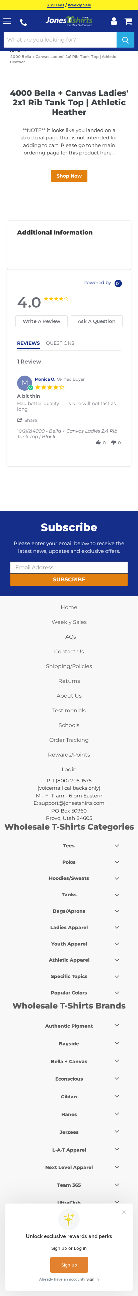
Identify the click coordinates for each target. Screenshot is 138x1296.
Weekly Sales (69, 622)
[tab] (41, 321)
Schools (69, 725)
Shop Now (69, 176)
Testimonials (69, 710)
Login (69, 769)
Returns (69, 681)
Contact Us (69, 651)
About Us (69, 696)
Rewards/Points (69, 755)
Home (15, 51)
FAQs (69, 637)
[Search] (125, 40)
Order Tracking (69, 740)
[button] (28, 420)
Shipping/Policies (69, 666)
